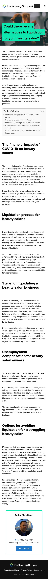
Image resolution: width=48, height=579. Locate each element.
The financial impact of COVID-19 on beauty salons (22, 116)
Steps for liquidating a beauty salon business (22, 123)
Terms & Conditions (11, 570)
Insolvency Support (30, 574)
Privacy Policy (26, 570)
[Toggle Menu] (37, 6)
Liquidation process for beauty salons (19, 120)
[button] (45, 6)
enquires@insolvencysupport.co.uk (24, 542)
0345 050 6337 (26, 540)
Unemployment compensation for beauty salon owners (23, 126)
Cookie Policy (39, 570)
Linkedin (25, 548)
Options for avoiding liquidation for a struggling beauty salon (23, 131)
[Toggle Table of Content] (40, 111)
